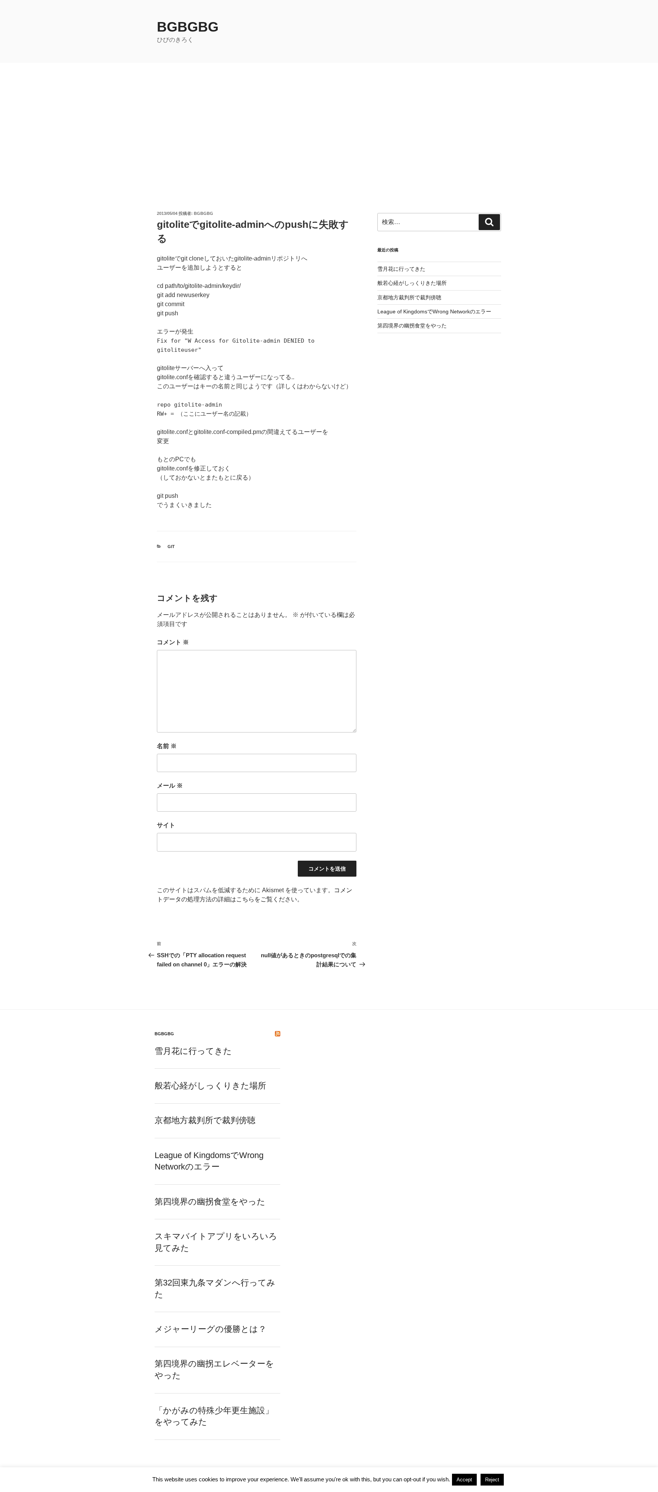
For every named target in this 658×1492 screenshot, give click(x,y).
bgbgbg (188, 27)
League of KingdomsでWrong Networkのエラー (434, 311)
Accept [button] (464, 1479)
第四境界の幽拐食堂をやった (412, 326)
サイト (166, 825)
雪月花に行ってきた (401, 269)
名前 (167, 746)
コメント (173, 642)
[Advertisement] (329, 120)
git (171, 546)
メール (170, 785)
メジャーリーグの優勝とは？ (211, 1329)
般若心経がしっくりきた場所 (412, 283)
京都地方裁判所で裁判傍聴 (409, 297)
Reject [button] (492, 1479)
